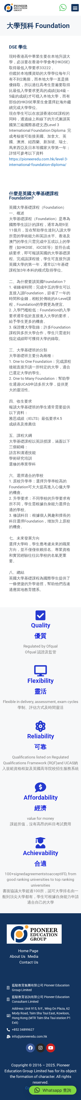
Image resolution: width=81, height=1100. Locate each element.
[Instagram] (40, 1047)
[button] (75, 7)
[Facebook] (30, 1047)
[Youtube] (50, 1047)
